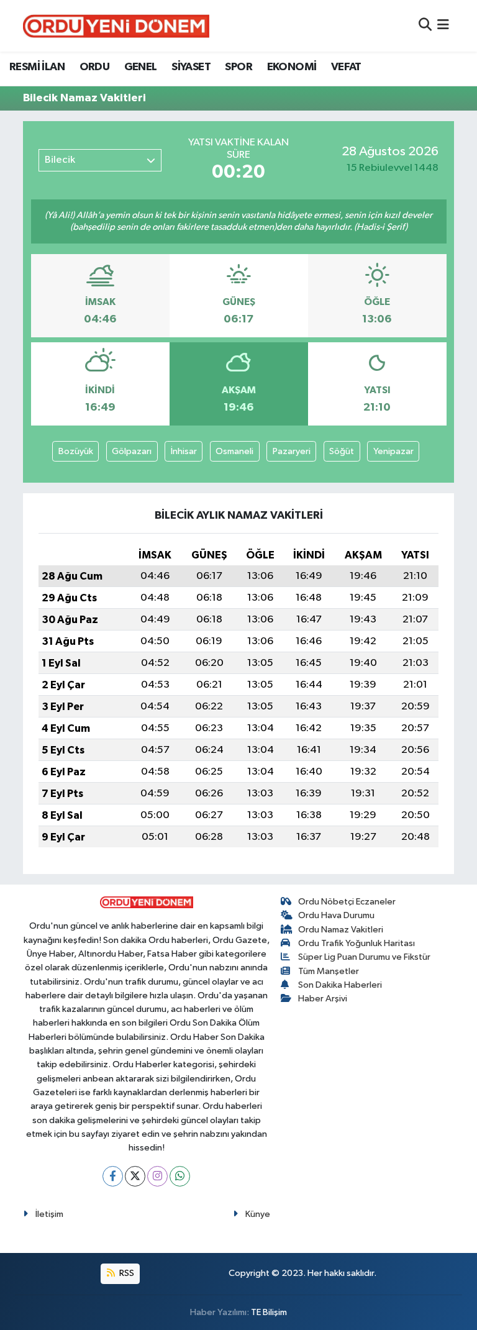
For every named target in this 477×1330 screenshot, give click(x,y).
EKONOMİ (292, 67)
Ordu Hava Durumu (336, 915)
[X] (135, 1176)
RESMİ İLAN (37, 67)
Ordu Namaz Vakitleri (340, 929)
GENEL (140, 67)
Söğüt (341, 451)
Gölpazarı (132, 451)
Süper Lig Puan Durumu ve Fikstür (364, 957)
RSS (125, 1273)
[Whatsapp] (180, 1176)
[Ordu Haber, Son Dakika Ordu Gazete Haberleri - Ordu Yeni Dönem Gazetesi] (116, 25)
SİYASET (191, 67)
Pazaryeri (292, 451)
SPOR (238, 67)
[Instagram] (157, 1176)
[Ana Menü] (443, 25)
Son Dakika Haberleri (340, 985)
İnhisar (184, 451)
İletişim (49, 1214)
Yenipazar (393, 451)
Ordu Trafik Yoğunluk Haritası (356, 943)
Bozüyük (75, 451)
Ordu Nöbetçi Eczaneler (347, 901)
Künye (257, 1214)
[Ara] (425, 25)
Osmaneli (234, 451)
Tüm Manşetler (328, 971)
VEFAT (346, 67)
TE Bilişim (269, 1312)
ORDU (95, 67)
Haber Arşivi (322, 998)
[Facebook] (112, 1176)
